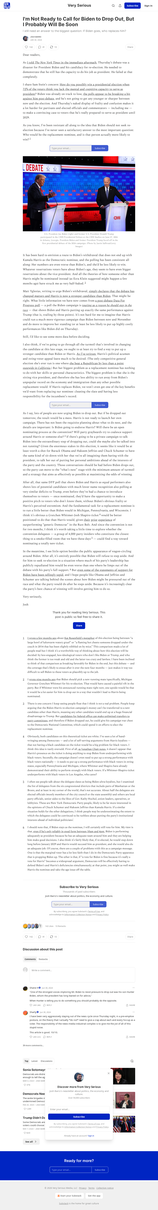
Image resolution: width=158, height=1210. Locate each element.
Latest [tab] (34, 1061)
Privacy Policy (102, 1126)
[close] (108, 1073)
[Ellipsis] (133, 987)
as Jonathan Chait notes (92, 749)
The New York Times (47, 62)
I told (31, 62)
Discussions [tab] (46, 1061)
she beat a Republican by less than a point (96, 363)
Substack (63, 1203)
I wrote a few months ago (41, 638)
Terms (91, 1187)
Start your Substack (70, 1195)
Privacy (82, 1187)
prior (94, 520)
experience (105, 520)
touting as (89, 305)
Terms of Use (94, 1123)
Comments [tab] (30, 959)
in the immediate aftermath (78, 62)
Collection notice (105, 1187)
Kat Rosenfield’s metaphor (79, 638)
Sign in (148, 5)
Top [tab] (26, 1061)
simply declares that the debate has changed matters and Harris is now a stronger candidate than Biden (78, 293)
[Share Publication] (120, 5)
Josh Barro (35, 37)
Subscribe (132, 5)
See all (29, 1141)
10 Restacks (60, 926)
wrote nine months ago (42, 679)
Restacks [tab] (43, 959)
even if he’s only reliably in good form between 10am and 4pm (68, 831)
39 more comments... (33, 1045)
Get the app (94, 1195)
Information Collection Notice (78, 1126)
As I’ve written (86, 354)
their (87, 520)
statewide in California (36, 368)
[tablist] (36, 959)
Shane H (34, 987)
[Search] (113, 5)
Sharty (33, 1012)
